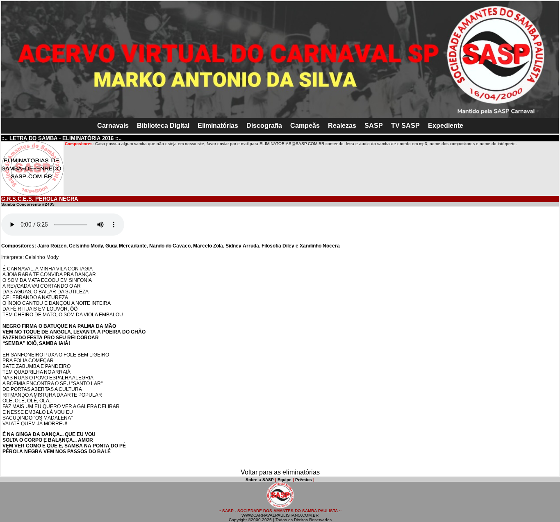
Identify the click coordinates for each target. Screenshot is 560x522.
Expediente (445, 125)
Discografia (264, 125)
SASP (373, 125)
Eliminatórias (218, 125)
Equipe (284, 479)
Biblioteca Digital (163, 125)
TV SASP (405, 125)
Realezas (342, 125)
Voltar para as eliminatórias (280, 472)
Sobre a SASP (260, 479)
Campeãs (305, 125)
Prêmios (303, 479)
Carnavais (113, 125)
